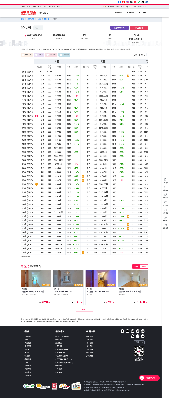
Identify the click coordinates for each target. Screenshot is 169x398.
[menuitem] (23, 6)
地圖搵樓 (27, 359)
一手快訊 (58, 369)
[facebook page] (119, 2)
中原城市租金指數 (61, 356)
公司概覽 (89, 343)
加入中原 (89, 349)
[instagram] (127, 2)
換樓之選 (27, 346)
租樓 (34, 6)
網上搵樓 (139, 28)
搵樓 (26, 331)
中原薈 (104, 6)
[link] (22, 19)
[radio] (27, 54)
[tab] (136, 266)
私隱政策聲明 (94, 387)
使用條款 (87, 387)
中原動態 (89, 336)
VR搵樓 (27, 356)
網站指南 (89, 356)
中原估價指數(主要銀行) (64, 362)
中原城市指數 (60, 353)
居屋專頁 (27, 372)
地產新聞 (58, 366)
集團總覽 (89, 340)
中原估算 (58, 346)
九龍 (39, 19)
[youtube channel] (123, 2)
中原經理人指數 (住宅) (63, 359)
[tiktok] (143, 2)
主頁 (23, 6)
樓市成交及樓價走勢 (62, 336)
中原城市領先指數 (61, 349)
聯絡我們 (89, 353)
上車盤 (26, 353)
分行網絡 (111, 6)
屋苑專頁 (121, 28)
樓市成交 (59, 331)
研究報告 (58, 372)
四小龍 (46, 19)
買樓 (28, 6)
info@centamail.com (123, 390)
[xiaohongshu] (135, 2)
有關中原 (90, 331)
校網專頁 (27, 366)
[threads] (131, 2)
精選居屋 (27, 343)
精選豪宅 (27, 349)
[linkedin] (146, 2)
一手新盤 (52, 6)
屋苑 (44, 6)
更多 (84, 309)
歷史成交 (30, 19)
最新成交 (58, 340)
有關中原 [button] (119, 6)
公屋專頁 (27, 376)
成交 (39, 6)
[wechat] (139, 2)
